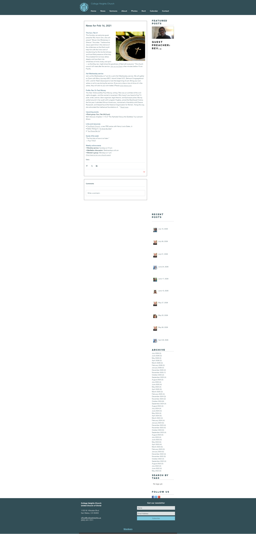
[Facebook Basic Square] (153, 497)
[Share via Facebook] (87, 166)
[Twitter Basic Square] (156, 497)
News (87, 159)
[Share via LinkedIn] (97, 166)
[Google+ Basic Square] (159, 497)
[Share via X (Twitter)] (92, 166)
